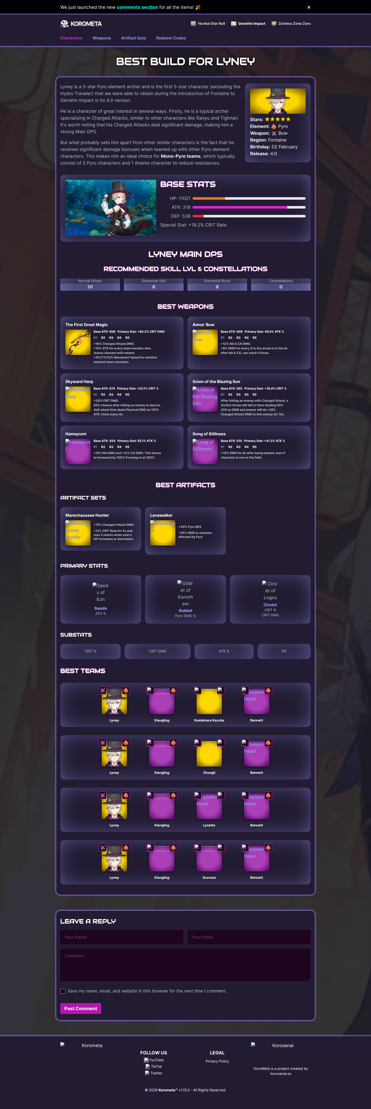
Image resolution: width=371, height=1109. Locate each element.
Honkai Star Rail (211, 23)
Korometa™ (167, 1090)
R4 (119, 338)
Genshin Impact (251, 23)
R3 (111, 338)
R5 (127, 338)
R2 (103, 338)
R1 (95, 338)
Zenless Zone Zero (295, 23)
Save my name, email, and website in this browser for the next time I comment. (147, 991)
